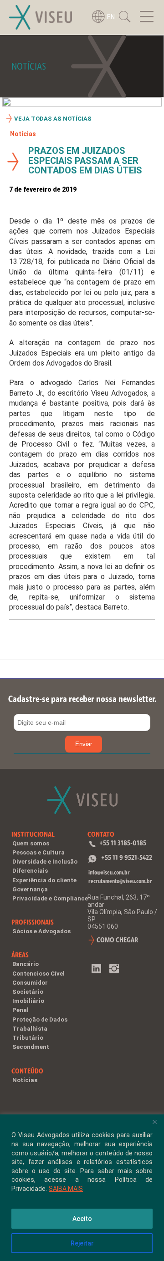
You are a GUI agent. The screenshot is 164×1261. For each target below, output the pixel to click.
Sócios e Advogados (41, 931)
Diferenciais (30, 870)
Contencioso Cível (38, 973)
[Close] (154, 1122)
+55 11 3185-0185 (122, 843)
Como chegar (117, 940)
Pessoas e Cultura (38, 852)
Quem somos (30, 843)
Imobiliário (28, 1000)
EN (111, 16)
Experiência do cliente (44, 880)
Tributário (27, 1037)
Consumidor (30, 982)
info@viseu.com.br (109, 872)
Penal (20, 1010)
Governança (30, 889)
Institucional (33, 834)
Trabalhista (29, 1028)
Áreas (20, 955)
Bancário (25, 964)
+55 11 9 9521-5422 (126, 857)
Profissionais (32, 922)
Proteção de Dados (39, 1019)
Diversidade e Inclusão (44, 861)
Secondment (30, 1046)
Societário (27, 991)
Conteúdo (27, 1071)
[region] (82, 1187)
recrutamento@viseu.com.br (120, 881)
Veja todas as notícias (53, 118)
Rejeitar (82, 1243)
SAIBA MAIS (66, 1188)
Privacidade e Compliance (50, 898)
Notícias (23, 133)
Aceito (82, 1218)
